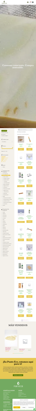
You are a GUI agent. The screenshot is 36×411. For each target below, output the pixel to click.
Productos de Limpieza (22, 396)
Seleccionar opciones (21, 167)
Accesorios (20, 392)
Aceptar (16, 407)
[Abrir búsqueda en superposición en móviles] (25, 129)
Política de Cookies (16, 409)
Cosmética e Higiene (4, 135)
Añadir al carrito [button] (21, 149)
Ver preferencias (31, 407)
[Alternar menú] (33, 2)
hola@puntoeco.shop (7, 406)
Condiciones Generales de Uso (30, 409)
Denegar (24, 407)
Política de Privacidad (22, 409)
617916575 (5, 405)
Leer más (21, 186)
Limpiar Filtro (4, 130)
